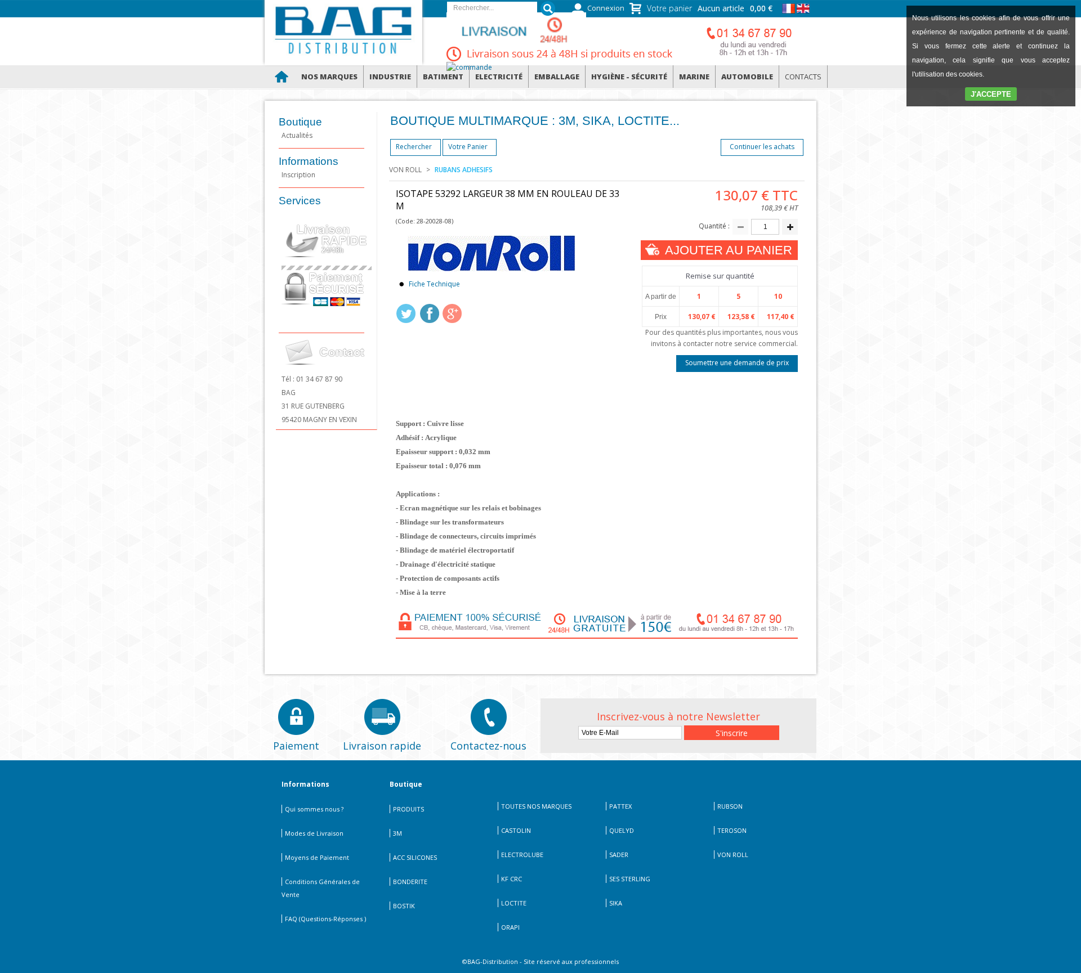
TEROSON (732, 830)
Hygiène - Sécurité (629, 76)
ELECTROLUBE (522, 854)
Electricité (498, 76)
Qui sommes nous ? (314, 809)
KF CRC (511, 879)
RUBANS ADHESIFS (464, 169)
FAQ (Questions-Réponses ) (325, 918)
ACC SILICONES (415, 857)
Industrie (390, 76)
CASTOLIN (516, 830)
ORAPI (510, 927)
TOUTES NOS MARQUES (536, 806)
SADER (618, 854)
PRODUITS (408, 809)
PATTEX (620, 806)
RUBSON (730, 806)
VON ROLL (405, 169)
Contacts (803, 76)
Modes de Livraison (314, 833)
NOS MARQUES (329, 76)
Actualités (297, 135)
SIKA (615, 903)
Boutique (300, 122)
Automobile (747, 76)
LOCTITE (513, 903)
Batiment (443, 76)
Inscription (298, 175)
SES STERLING (629, 879)
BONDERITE (410, 881)
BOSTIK (404, 906)
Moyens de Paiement (317, 857)
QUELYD (621, 830)
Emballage (556, 76)
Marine (694, 76)
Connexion (605, 8)
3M (397, 833)
